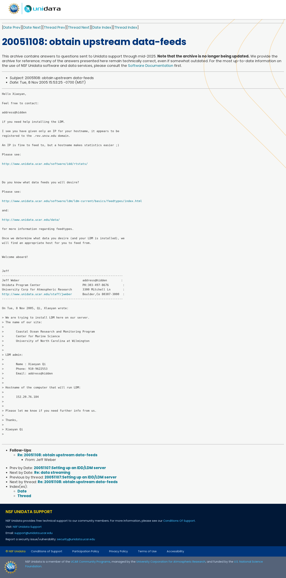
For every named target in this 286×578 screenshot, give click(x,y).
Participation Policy (85, 551)
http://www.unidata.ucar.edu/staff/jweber (37, 294)
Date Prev (11, 27)
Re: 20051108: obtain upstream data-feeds (57, 455)
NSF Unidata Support (27, 527)
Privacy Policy (118, 551)
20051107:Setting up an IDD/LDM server (70, 467)
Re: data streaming (52, 472)
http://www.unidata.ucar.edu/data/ (31, 219)
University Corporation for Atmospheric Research (170, 562)
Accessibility (175, 551)
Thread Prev (54, 27)
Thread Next (78, 27)
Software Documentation (150, 65)
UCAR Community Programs (90, 562)
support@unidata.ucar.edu (33, 533)
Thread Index (125, 27)
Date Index (101, 27)
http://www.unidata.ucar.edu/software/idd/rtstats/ (45, 164)
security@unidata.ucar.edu (76, 539)
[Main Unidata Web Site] (34, 14)
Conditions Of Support (179, 521)
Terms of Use (147, 551)
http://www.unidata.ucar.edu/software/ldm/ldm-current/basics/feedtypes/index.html (72, 201)
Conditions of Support (46, 551)
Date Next (32, 27)
